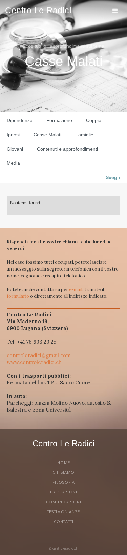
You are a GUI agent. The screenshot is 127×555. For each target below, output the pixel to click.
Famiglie (84, 134)
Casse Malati (47, 134)
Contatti (63, 521)
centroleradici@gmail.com (39, 355)
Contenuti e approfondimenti (67, 149)
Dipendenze (20, 120)
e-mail (75, 289)
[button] (115, 10)
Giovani (15, 149)
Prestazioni (63, 492)
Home (63, 462)
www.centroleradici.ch (34, 362)
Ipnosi (13, 134)
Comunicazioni (63, 502)
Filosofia (63, 482)
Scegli (113, 177)
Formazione (59, 120)
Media (13, 163)
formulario (18, 296)
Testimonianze (63, 511)
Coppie (93, 120)
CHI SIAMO (63, 472)
